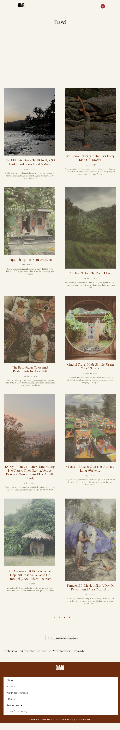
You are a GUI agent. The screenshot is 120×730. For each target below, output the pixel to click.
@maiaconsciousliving (67, 638)
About (10, 680)
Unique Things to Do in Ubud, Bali (29, 260)
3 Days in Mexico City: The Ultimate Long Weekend (90, 468)
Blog (9, 699)
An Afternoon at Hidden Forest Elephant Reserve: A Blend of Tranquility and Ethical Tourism (30, 575)
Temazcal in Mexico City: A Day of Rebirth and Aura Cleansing (90, 587)
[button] (102, 6)
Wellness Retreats (17, 692)
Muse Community (16, 711)
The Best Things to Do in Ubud (90, 273)
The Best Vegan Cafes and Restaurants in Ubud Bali (30, 369)
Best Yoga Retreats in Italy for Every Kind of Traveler (90, 158)
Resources (12, 705)
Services (11, 686)
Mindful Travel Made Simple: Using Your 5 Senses (90, 366)
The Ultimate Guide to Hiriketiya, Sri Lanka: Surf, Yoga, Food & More (30, 162)
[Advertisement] (60, 58)
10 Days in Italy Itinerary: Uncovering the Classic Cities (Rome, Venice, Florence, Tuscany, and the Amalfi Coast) (30, 472)
